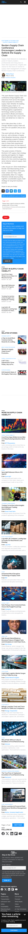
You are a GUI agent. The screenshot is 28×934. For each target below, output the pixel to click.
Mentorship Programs (8, 347)
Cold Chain (5, 671)
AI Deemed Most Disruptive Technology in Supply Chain (11, 574)
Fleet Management (7, 536)
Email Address (7, 233)
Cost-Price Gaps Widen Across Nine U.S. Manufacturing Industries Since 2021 (9, 276)
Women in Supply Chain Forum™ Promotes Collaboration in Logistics (7, 351)
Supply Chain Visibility (10, 42)
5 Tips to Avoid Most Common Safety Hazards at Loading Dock (8, 340)
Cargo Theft (5, 603)
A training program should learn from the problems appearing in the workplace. (14, 514)
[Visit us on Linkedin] (11, 833)
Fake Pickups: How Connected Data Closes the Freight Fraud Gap (13, 606)
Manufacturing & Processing (10, 771)
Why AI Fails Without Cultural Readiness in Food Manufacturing (13, 740)
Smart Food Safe (10, 511)
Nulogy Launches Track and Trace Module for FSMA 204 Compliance (13, 707)
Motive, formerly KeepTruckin (14, 812)
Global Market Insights (12, 677)
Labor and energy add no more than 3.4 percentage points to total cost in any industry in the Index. (13, 447)
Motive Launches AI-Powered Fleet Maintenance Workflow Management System (14, 808)
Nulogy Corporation (11, 711)
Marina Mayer (10, 74)
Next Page (18, 825)
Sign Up (7, 261)
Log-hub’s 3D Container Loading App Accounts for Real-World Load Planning (9, 308)
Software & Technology (10, 40)
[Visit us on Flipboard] (16, 833)
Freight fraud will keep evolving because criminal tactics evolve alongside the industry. (13, 613)
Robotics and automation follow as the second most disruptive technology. (13, 580)
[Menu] (24, 2)
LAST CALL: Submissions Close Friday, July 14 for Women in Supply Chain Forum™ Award (9, 362)
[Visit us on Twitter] (7, 833)
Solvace (7, 744)
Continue (14, 930)
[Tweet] (15, 191)
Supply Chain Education (9, 358)
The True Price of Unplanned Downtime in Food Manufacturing (13, 774)
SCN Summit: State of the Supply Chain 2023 (9, 373)
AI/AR (3, 470)
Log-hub (7, 544)
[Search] (20, 2)
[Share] (7, 191)
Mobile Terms (6, 258)
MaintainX (8, 777)
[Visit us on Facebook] (3, 833)
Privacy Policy (18, 258)
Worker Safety (6, 336)
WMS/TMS (4, 636)
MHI (6, 578)
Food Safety (5, 704)
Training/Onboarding (8, 503)
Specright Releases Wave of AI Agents (8, 286)
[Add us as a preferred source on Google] (19, 191)
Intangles (8, 609)
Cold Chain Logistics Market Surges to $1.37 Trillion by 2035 (14, 674)
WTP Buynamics (10, 443)
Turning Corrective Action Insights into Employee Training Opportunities (8, 297)
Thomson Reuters (10, 77)
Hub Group (8, 644)
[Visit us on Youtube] (20, 833)
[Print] (3, 191)
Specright (8, 476)
